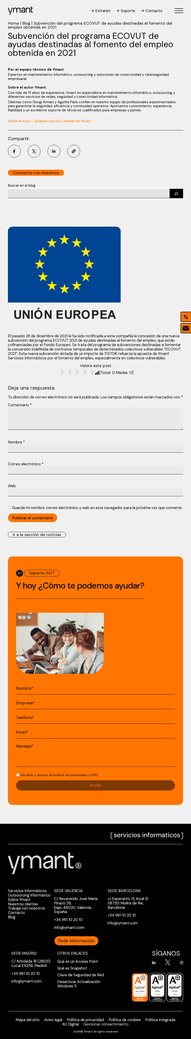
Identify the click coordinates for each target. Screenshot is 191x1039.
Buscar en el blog (21, 186)
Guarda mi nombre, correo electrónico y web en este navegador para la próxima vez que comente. (97, 508)
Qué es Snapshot (72, 968)
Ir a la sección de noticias (37, 534)
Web (12, 486)
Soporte (128, 10)
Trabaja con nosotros (26, 908)
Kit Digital (70, 1024)
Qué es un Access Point (77, 961)
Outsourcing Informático (29, 895)
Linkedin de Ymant (76, 121)
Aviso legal (53, 1019)
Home (13, 23)
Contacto (153, 10)
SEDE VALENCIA (68, 890)
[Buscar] (176, 193)
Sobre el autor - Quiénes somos (34, 121)
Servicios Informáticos (27, 890)
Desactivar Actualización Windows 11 (78, 984)
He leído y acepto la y (59, 775)
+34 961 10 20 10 (68, 919)
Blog (26, 23)
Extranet (102, 10)
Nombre (16, 442)
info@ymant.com (69, 927)
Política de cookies (125, 1019)
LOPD (94, 775)
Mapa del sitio (28, 1019)
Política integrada (160, 1019)
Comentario (20, 405)
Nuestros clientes (23, 904)
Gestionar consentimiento (106, 1024)
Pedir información (76, 941)
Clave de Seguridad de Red (80, 975)
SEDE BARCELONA (124, 890)
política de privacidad (69, 775)
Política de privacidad (85, 1019)
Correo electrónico (26, 464)
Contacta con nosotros (36, 172)
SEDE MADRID (24, 953)
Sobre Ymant (19, 899)
